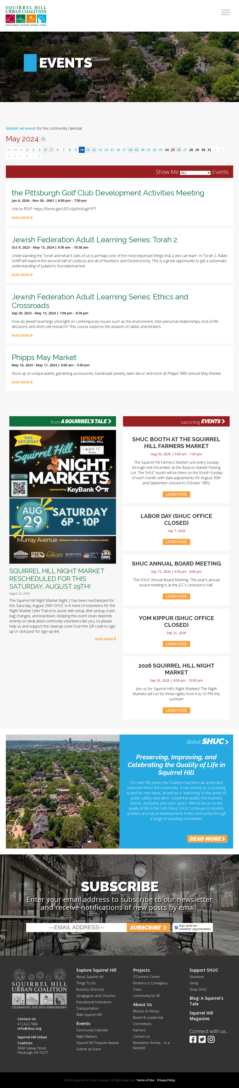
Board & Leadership (148, 1017)
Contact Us (141, 1036)
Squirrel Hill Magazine (201, 1015)
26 (179, 150)
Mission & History (146, 1011)
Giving (194, 983)
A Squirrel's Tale (84, 421)
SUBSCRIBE (145, 927)
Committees (142, 1024)
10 (82, 150)
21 (149, 150)
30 (21, 150)
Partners (139, 1030)
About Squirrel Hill (89, 976)
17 (124, 150)
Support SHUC (204, 970)
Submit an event (21, 128)
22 (155, 150)
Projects (141, 970)
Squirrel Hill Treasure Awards (97, 1042)
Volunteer (197, 976)
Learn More (176, 494)
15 (112, 150)
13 (100, 150)
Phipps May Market (44, 357)
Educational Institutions (94, 1002)
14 (106, 150)
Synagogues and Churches (96, 995)
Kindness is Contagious (150, 983)
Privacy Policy (166, 1080)
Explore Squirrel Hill (96, 970)
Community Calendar (92, 1030)
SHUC (213, 741)
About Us (142, 1004)
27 (185, 150)
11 (88, 150)
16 (118, 150)
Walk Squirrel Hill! (89, 1014)
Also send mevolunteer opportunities (195, 927)
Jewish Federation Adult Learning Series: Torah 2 (94, 239)
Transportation (87, 1008)
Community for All (146, 995)
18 (130, 150)
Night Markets (86, 1036)
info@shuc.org (29, 1028)
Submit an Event (88, 1049)
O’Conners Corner (146, 976)
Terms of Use (145, 1080)
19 (136, 150)
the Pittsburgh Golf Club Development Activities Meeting (108, 192)
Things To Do (86, 983)
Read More (104, 639)
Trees (137, 989)
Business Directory (90, 989)
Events (210, 421)
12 (94, 150)
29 (15, 150)
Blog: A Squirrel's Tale (206, 1001)
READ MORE (21, 217)
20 (142, 150)
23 (161, 150)
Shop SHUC (198, 989)
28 (9, 150)
